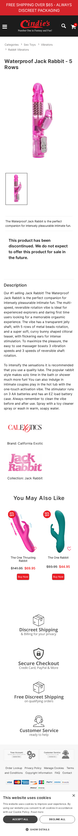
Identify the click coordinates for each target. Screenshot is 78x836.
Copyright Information (38, 772)
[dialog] (39, 813)
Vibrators (47, 44)
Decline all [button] (57, 819)
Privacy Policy (33, 768)
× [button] (73, 795)
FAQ (57, 772)
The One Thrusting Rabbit (23, 559)
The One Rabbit (58, 557)
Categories (12, 44)
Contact (67, 772)
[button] (4, 27)
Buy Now (23, 576)
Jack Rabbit (34, 478)
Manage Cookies (54, 768)
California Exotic (30, 443)
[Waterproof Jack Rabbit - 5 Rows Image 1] (39, 121)
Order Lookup (13, 768)
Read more (37, 811)
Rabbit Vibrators (18, 49)
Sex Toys (30, 44)
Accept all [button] (20, 819)
